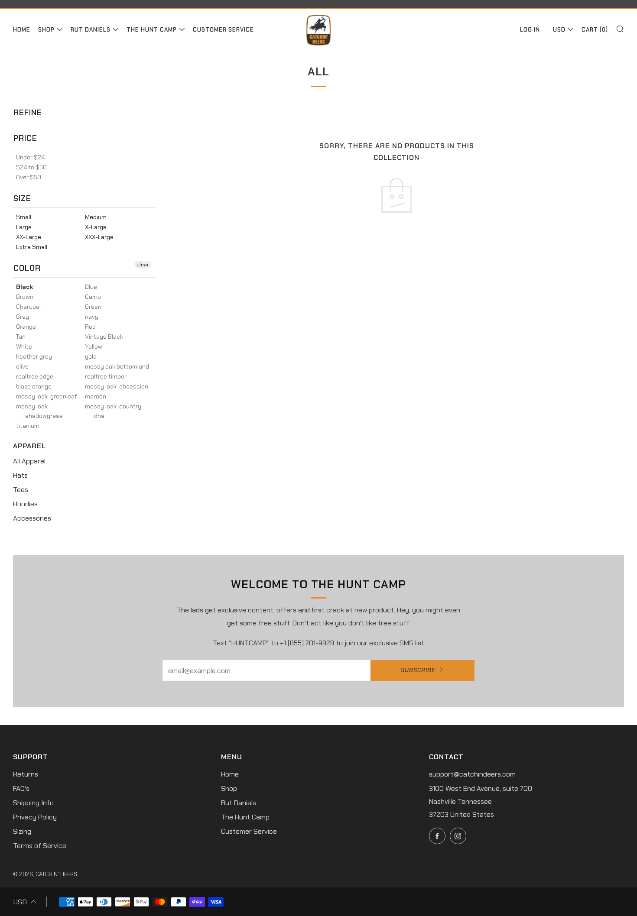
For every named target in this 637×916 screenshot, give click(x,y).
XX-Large (28, 237)
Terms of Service (39, 845)
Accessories (32, 518)
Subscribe (418, 670)
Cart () (595, 29)
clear (142, 264)
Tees (20, 489)
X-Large (96, 227)
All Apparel (29, 461)
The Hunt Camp (152, 29)
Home (21, 29)
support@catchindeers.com (472, 774)
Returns (25, 774)
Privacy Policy (35, 817)
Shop (46, 29)
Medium (96, 217)
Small (23, 217)
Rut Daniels (90, 29)
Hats (20, 475)
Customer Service (223, 29)
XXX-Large (99, 237)
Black (24, 287)
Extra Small (31, 247)
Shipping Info (33, 802)
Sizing (22, 831)
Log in (530, 29)
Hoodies (25, 503)
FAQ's (21, 788)
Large (24, 227)
